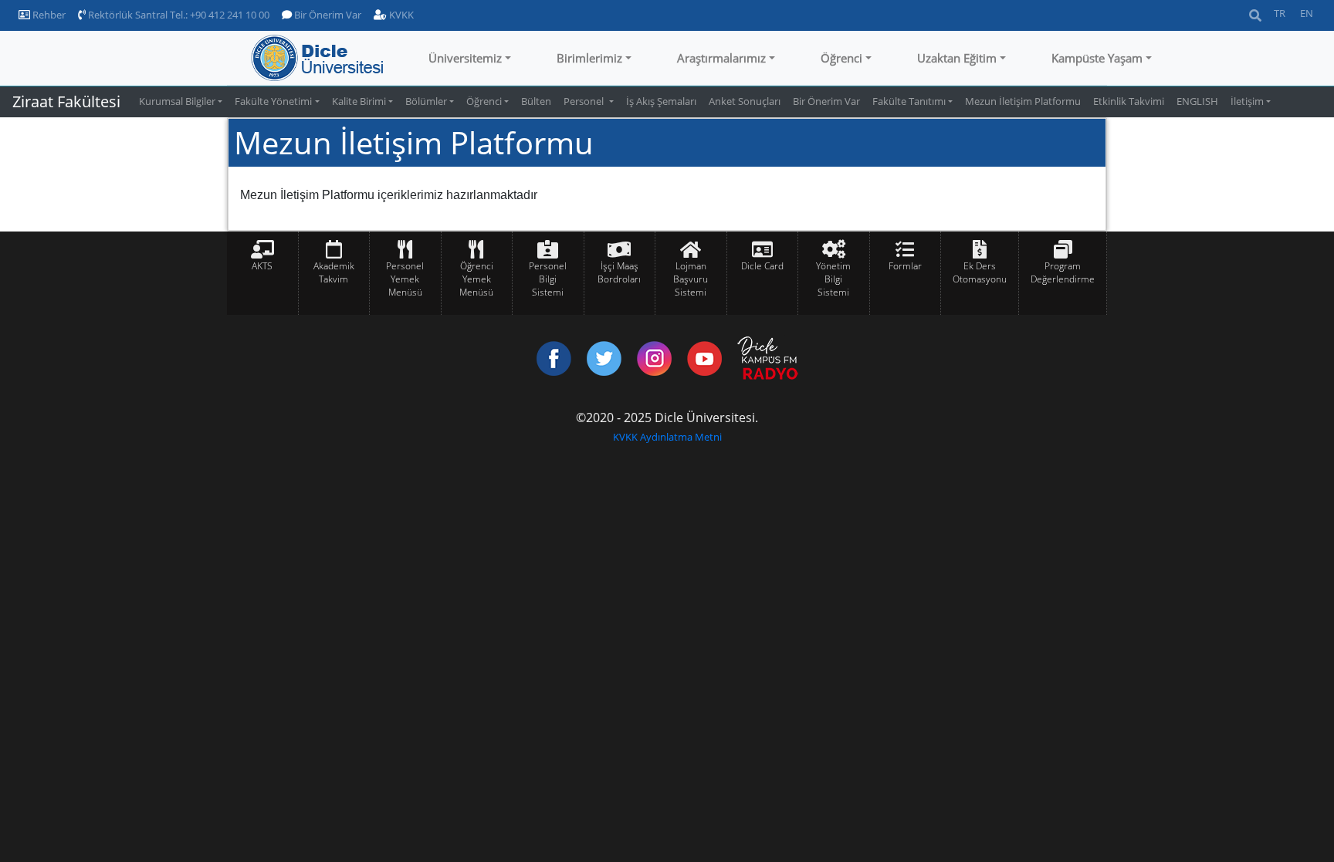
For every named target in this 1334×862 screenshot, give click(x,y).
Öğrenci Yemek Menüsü (476, 279)
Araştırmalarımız (721, 58)
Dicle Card (762, 265)
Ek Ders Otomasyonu (980, 272)
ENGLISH (1197, 101)
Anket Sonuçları (744, 101)
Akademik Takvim (333, 272)
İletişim (1247, 101)
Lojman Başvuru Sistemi (690, 279)
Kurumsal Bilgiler (177, 101)
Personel (585, 101)
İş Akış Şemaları (661, 101)
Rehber (48, 15)
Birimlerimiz (589, 58)
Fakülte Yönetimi (273, 101)
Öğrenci (841, 58)
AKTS (262, 265)
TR (1279, 13)
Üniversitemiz (465, 58)
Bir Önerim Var (326, 15)
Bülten (536, 101)
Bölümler (426, 101)
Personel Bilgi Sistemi (548, 279)
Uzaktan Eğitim (957, 58)
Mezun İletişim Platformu (1023, 101)
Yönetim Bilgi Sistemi (833, 279)
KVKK (400, 15)
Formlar (905, 265)
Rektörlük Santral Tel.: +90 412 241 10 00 (177, 15)
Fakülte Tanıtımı (909, 101)
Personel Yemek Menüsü (405, 279)
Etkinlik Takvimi (1128, 101)
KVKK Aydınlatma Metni (667, 437)
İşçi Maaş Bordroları (619, 272)
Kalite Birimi (359, 101)
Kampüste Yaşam (1097, 58)
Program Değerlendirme (1063, 272)
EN (1306, 13)
